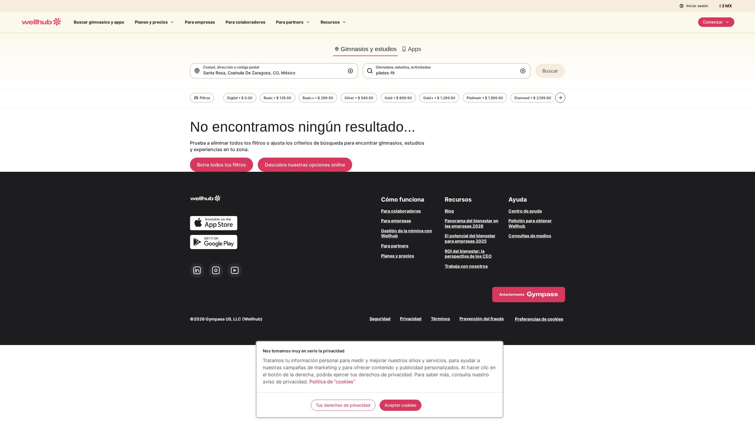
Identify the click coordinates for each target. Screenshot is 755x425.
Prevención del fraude (481, 318)
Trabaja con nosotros (466, 266)
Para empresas (200, 21)
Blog (449, 210)
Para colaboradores (245, 21)
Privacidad (410, 318)
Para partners (289, 21)
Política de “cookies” (332, 382)
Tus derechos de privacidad (343, 405)
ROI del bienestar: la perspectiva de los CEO (468, 254)
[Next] (560, 97)
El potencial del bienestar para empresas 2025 (470, 238)
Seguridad (380, 318)
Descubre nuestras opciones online (305, 165)
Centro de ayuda (525, 210)
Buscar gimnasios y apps (99, 21)
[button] (351, 71)
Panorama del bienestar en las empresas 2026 (471, 223)
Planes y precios (151, 21)
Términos (440, 318)
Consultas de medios (529, 235)
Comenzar (713, 21)
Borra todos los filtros (221, 165)
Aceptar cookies (400, 405)
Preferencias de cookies (539, 318)
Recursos (330, 21)
